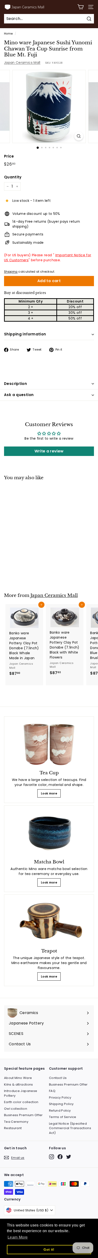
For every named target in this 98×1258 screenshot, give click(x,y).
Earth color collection (21, 1102)
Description (15, 383)
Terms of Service (62, 1117)
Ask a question (19, 394)
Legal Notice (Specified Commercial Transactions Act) (70, 1128)
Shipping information (25, 334)
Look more (49, 793)
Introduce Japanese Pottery (20, 1093)
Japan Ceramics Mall (22, 62)
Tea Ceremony (16, 1121)
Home (8, 34)
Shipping (11, 272)
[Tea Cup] (49, 744)
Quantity (13, 177)
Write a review (49, 451)
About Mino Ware (18, 1078)
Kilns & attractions (18, 1084)
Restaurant (13, 1128)
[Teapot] (49, 922)
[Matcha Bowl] (49, 833)
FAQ (52, 1091)
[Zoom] (78, 136)
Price (9, 156)
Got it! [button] (49, 1249)
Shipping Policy (61, 1104)
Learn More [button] (18, 1237)
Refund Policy (60, 1110)
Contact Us (58, 1078)
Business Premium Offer (23, 1115)
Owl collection (15, 1108)
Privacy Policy (60, 1097)
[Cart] (80, 7)
